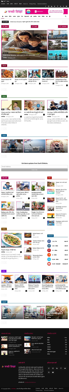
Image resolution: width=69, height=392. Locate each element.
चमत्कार (51, 33)
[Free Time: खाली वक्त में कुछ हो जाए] (12, 146)
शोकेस (3, 109)
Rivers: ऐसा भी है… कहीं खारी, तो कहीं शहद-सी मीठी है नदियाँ (61, 200)
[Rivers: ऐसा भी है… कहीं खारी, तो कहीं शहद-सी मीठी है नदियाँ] (50, 199)
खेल (47, 16)
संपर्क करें (16, 3)
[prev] (63, 22)
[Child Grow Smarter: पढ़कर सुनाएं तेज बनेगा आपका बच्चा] (24, 45)
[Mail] (54, 6)
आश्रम (52, 135)
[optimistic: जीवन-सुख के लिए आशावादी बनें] (57, 312)
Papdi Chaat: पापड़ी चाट (8, 250)
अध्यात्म (14, 16)
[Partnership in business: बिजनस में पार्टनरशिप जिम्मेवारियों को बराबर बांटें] (58, 55)
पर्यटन (39, 16)
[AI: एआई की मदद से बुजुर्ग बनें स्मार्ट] (34, 105)
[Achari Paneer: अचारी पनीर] (27, 235)
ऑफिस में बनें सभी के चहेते (37, 349)
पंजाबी (8, 3)
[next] (66, 22)
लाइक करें (66, 241)
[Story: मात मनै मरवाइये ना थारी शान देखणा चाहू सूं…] (50, 215)
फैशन (58, 302)
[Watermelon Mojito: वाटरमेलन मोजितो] (27, 257)
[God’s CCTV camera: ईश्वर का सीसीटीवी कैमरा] (35, 146)
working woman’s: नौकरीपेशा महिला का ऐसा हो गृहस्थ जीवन (37, 194)
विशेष (49, 178)
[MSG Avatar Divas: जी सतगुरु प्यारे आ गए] (57, 146)
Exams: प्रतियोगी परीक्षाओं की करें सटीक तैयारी (20, 286)
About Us (25, 3)
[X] (63, 6)
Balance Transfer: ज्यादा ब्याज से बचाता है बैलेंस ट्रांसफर (33, 286)
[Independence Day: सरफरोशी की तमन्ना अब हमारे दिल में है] (4, 346)
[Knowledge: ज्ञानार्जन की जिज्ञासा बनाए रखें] (50, 208)
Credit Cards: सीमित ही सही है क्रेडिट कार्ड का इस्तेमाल (22, 194)
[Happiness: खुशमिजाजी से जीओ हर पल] (4, 353)
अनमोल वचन (41, 135)
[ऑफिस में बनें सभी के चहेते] (27, 351)
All (32, 96)
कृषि (31, 16)
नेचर (22, 16)
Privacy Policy (32, 3)
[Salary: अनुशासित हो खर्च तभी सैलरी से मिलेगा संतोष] (7, 186)
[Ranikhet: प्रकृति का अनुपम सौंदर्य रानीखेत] (58, 45)
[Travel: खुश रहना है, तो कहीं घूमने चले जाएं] (34, 73)
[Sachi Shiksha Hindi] (8, 366)
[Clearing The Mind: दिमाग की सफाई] (12, 312)
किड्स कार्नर (27, 16)
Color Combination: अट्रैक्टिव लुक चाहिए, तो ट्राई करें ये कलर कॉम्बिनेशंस (22, 214)
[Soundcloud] (60, 6)
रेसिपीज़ (4, 229)
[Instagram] (48, 6)
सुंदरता (18, 16)
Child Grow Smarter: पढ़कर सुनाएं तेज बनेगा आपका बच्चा (24, 22)
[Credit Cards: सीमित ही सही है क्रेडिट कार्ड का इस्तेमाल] (23, 186)
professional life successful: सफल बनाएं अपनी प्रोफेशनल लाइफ (62, 286)
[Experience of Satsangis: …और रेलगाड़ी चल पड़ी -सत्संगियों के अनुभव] (58, 35)
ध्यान (48, 135)
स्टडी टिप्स (50, 271)
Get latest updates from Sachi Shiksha (35, 163)
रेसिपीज (43, 16)
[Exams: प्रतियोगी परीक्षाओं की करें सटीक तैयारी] (21, 279)
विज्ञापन (20, 3)
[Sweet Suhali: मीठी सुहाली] (7, 73)
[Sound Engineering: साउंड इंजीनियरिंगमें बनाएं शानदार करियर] (48, 279)
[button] (65, 16)
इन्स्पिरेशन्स (43, 271)
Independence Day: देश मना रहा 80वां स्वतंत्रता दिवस (62, 81)
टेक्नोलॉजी (57, 271)
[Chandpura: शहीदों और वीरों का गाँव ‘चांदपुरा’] (50, 223)
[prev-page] (2, 89)
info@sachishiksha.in (30, 382)
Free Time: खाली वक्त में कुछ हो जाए (12, 149)
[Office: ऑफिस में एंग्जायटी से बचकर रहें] (48, 73)
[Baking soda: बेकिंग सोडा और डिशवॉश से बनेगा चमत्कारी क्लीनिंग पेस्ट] (7, 206)
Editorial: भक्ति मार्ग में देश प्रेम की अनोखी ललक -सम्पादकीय (61, 191)
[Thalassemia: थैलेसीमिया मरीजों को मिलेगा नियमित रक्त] (35, 312)
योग (58, 96)
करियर (3, 271)
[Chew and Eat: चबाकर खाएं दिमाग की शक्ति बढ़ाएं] (11, 105)
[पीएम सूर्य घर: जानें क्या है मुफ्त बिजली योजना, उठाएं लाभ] (27, 338)
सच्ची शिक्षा (5, 57)
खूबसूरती (4, 302)
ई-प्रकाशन (3, 3)
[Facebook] (45, 6)
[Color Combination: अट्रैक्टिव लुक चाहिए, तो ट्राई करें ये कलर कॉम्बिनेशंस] (23, 206)
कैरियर (10, 16)
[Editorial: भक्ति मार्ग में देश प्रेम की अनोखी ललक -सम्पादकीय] (50, 191)
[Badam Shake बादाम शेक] (27, 249)
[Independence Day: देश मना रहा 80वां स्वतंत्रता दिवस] (62, 73)
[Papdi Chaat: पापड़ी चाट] (11, 240)
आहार (48, 96)
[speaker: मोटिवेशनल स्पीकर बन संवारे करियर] (7, 279)
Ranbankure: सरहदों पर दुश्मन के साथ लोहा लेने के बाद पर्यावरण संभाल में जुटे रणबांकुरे (15, 339)
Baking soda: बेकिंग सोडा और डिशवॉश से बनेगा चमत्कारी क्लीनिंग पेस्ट (7, 214)
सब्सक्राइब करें (65, 264)
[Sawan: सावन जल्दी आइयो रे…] (50, 184)
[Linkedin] (51, 6)
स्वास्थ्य (6, 16)
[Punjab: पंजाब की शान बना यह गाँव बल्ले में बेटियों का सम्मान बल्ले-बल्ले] (38, 206)
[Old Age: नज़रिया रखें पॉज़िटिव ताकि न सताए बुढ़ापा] (57, 105)
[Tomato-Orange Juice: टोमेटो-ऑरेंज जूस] (27, 242)
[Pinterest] (57, 6)
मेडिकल (53, 96)
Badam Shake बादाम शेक (38, 248)
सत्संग (58, 135)
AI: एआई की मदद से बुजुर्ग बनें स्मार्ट (33, 112)
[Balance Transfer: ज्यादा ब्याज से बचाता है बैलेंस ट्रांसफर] (34, 279)
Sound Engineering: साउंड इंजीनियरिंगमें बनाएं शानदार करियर (47, 286)
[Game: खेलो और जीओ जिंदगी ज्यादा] (27, 345)
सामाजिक (35, 16)
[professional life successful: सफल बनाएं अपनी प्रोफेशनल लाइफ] (62, 279)
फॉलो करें (66, 246)
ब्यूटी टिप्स (44, 302)
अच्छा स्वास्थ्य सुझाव (40, 96)
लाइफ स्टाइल (52, 302)
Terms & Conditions (42, 3)
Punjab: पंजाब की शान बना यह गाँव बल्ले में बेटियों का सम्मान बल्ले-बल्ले (38, 214)
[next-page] (5, 89)
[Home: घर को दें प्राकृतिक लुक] (21, 73)
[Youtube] (66, 6)
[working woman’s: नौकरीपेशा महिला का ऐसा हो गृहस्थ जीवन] (38, 186)
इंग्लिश (11, 3)
